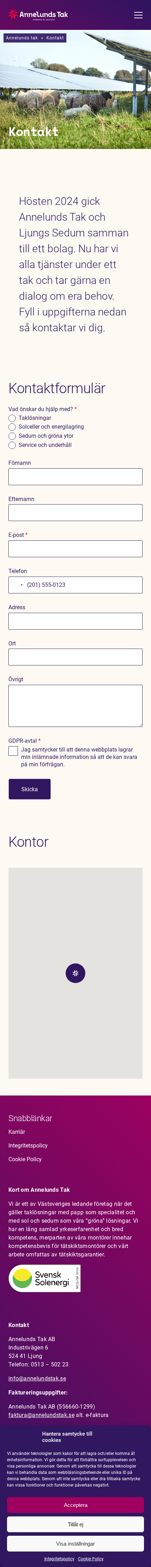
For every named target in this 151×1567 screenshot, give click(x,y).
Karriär (16, 1132)
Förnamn (19, 463)
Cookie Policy (91, 1558)
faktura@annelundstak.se (41, 1415)
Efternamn (21, 499)
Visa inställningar (75, 1544)
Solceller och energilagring (51, 426)
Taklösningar (35, 418)
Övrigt (15, 679)
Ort (12, 643)
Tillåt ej (75, 1524)
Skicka (29, 789)
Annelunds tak (22, 37)
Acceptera (75, 1505)
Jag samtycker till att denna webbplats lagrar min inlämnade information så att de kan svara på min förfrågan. (79, 757)
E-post (18, 535)
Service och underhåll (45, 445)
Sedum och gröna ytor (46, 436)
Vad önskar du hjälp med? (42, 409)
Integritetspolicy (59, 1558)
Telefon (17, 571)
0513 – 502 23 (50, 1364)
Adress (16, 607)
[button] (75, 973)
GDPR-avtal (24, 740)
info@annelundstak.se (37, 1378)
